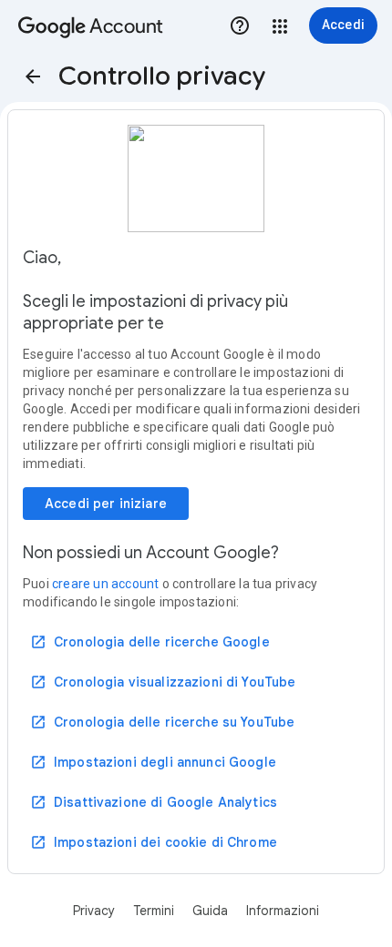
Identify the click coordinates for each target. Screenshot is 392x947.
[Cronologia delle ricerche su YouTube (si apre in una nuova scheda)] (162, 722)
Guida (210, 910)
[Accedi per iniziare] (106, 503)
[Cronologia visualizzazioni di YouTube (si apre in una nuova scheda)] (163, 682)
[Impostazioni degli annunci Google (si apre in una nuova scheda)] (153, 762)
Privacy (94, 910)
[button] (280, 26)
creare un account (105, 583)
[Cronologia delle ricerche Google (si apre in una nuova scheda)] (150, 642)
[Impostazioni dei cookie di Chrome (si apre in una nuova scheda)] (153, 842)
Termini (153, 910)
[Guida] (240, 25)
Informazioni (282, 910)
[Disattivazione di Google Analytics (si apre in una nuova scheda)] (153, 802)
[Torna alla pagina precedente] (33, 76)
